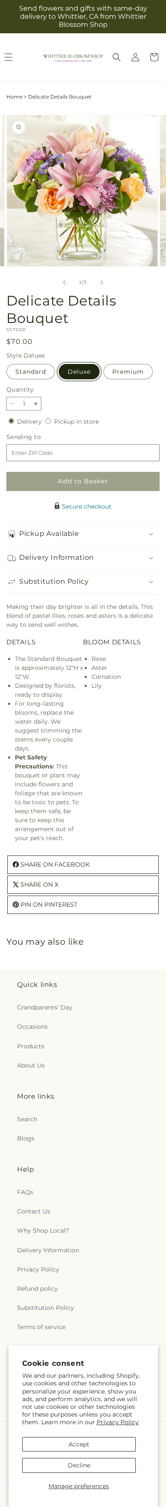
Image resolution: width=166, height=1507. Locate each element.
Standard (30, 371)
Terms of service (41, 1327)
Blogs (25, 1138)
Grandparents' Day (44, 1007)
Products (30, 1046)
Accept (79, 1444)
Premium (128, 371)
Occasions (32, 1026)
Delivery (30, 421)
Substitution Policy (45, 1308)
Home (14, 96)
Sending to (36, 437)
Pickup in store (76, 421)
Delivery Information (48, 1250)
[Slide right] (101, 282)
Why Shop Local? (43, 1230)
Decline (79, 1465)
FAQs (25, 1192)
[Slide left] (64, 282)
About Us (31, 1065)
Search (27, 1119)
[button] (116, 57)
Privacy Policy (118, 1422)
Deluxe (79, 371)
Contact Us (33, 1211)
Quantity (20, 389)
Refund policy (37, 1288)
